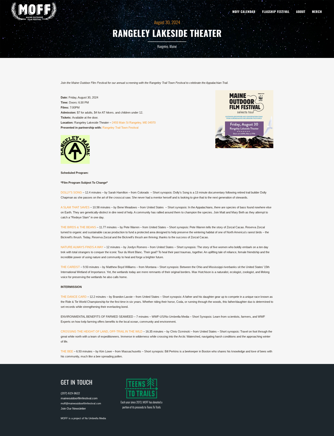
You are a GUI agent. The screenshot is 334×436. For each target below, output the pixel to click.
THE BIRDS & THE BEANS (78, 227)
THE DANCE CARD (74, 296)
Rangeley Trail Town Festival (120, 127)
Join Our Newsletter (73, 408)
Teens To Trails (154, 407)
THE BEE (67, 351)
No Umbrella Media (95, 418)
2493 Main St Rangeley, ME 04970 (134, 122)
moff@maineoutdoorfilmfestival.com (81, 403)
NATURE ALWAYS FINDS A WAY (82, 247)
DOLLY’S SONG (71, 192)
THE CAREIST (70, 267)
